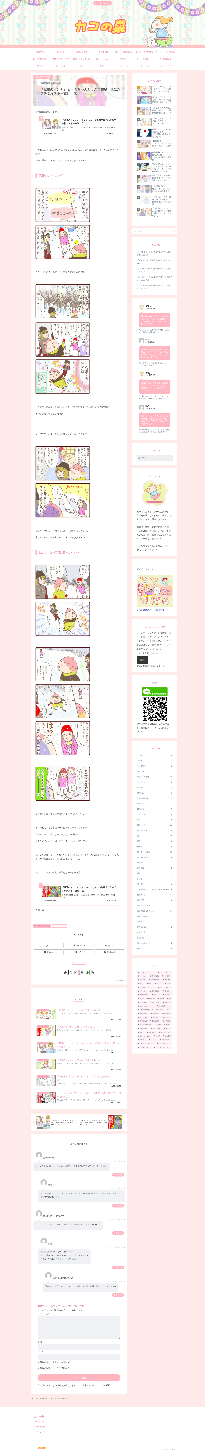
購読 (142, 660)
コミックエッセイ (60, 926)
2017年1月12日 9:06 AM (117, 1247)
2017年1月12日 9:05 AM (117, 1219)
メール (41, 1352)
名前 (40, 1342)
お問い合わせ (40, 1421)
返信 (117, 1175)
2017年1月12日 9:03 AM (117, 1161)
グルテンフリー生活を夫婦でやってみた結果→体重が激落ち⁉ (154, 253)
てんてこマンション (146, 569)
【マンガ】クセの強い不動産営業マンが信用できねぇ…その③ (154, 278)
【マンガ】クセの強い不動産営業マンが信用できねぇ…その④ (154, 270)
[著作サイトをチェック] (65, 972)
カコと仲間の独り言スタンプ (150, 610)
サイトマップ (40, 1432)
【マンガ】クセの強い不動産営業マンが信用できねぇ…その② (154, 286)
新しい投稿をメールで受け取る (55, 1368)
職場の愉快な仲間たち (43, 926)
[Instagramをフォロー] (76, 972)
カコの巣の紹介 (40, 1427)
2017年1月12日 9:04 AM (117, 1188)
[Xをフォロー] (70, 972)
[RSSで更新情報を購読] (92, 972)
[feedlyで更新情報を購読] (87, 972)
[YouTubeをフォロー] (81, 972)
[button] (174, 231)
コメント (43, 1314)
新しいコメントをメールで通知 (55, 1362)
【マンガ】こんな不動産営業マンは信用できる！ (153, 261)
